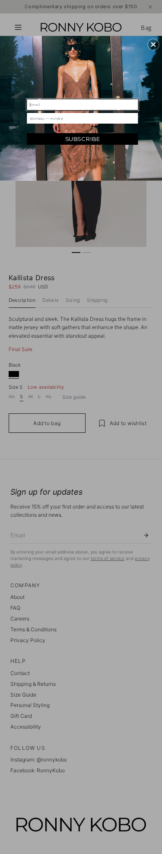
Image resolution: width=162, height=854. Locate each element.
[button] (153, 44)
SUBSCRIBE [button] (82, 138)
